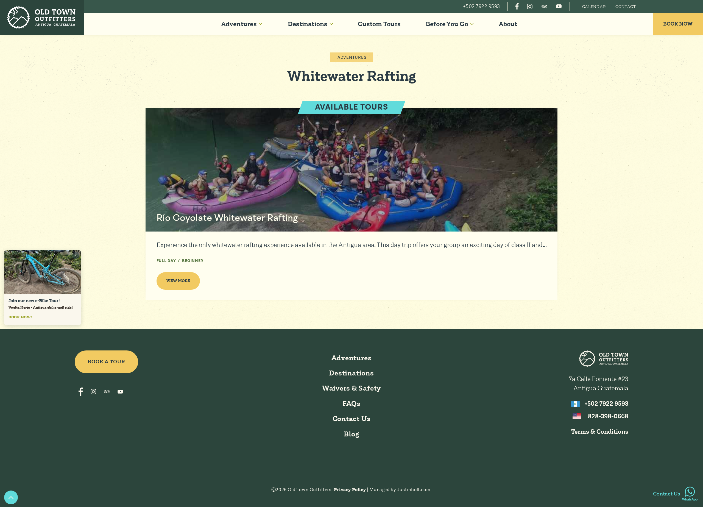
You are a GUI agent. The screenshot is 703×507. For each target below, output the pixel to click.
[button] (241, 24)
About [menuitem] (508, 24)
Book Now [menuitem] (678, 24)
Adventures (352, 58)
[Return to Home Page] (42, 17)
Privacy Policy (350, 489)
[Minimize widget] (75, 255)
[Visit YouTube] (558, 6)
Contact (625, 6)
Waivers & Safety (351, 388)
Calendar (594, 6)
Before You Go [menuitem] (447, 24)
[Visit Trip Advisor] (544, 6)
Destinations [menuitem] (308, 24)
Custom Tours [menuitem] (379, 24)
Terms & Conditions (599, 431)
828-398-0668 (608, 416)
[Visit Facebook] (517, 6)
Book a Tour (106, 362)
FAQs (351, 403)
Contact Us (352, 418)
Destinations (351, 373)
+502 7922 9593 (606, 403)
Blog (351, 434)
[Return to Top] (11, 497)
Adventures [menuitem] (239, 24)
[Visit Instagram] (530, 6)
